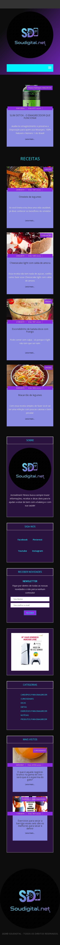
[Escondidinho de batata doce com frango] (30, 310)
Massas (48, 301)
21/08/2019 (20, 322)
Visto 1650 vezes (34, 256)
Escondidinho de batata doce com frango (30, 330)
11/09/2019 (20, 814)
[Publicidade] (30, 651)
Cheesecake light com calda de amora (30, 263)
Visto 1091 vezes (34, 322)
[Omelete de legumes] (30, 177)
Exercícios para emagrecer (33, 799)
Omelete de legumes (30, 196)
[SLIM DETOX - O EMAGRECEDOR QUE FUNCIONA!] (30, 96)
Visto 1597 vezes (34, 190)
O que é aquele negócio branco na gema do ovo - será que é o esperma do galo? (30, 775)
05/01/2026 (20, 108)
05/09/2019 (20, 388)
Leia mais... (30, 139)
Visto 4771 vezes (34, 108)
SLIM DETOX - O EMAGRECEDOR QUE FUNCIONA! (30, 117)
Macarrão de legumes (30, 395)
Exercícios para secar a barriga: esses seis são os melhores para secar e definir (30, 824)
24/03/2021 (20, 765)
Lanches (47, 169)
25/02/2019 (20, 256)
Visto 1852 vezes (34, 388)
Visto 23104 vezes (34, 765)
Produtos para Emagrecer (39, 88)
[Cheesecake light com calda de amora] (30, 244)
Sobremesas (46, 235)
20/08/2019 (20, 190)
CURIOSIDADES (39, 750)
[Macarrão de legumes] (30, 376)
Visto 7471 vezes (34, 814)
